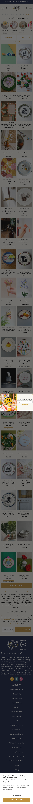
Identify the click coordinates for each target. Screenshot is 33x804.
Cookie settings (16, 795)
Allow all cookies (16, 800)
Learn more (9, 789)
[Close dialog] (32, 394)
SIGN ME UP (25, 404)
